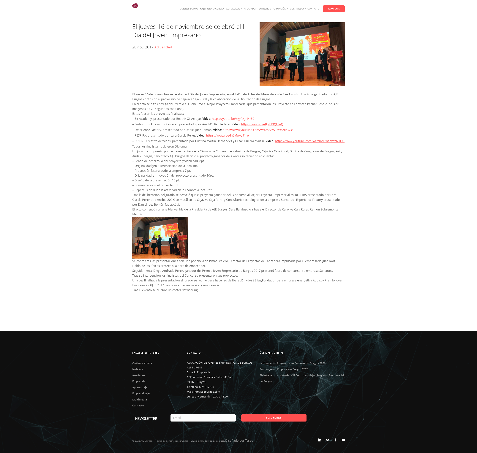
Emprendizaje (141, 393)
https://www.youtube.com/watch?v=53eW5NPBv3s (258, 130)
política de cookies (214, 440)
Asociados (250, 8)
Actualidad (163, 47)
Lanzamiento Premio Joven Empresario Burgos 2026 (293, 363)
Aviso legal (197, 440)
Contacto (313, 8)
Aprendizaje (139, 387)
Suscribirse (274, 417)
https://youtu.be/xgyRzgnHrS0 (233, 119)
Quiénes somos (142, 363)
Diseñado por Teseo (239, 440)
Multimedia (139, 399)
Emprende (265, 8)
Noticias (137, 369)
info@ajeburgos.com (207, 391)
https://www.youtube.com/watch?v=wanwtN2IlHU (310, 141)
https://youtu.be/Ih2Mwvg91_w (227, 135)
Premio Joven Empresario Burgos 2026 (284, 369)
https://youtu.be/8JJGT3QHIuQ (262, 124)
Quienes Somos (189, 8)
